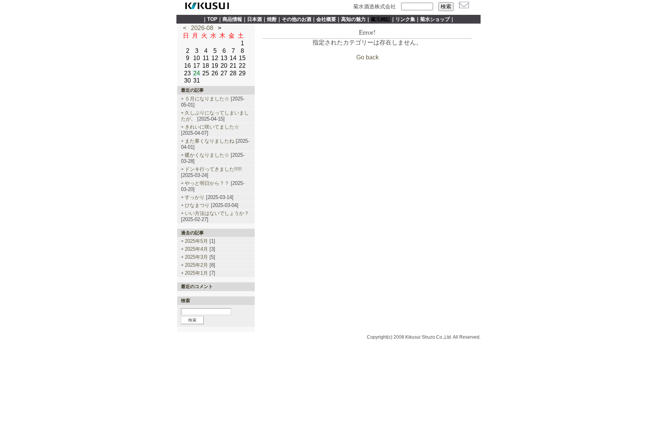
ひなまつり (197, 205)
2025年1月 (197, 273)
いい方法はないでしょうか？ (217, 213)
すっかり (195, 197)
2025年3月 (197, 257)
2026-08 (202, 28)
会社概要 (326, 19)
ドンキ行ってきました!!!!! (213, 169)
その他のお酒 (296, 19)
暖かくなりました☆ (207, 155)
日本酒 (254, 19)
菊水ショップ (435, 19)
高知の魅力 (353, 19)
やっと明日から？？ (207, 183)
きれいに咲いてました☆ (212, 127)
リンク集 (405, 19)
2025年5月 (197, 241)
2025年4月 (197, 249)
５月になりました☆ (207, 99)
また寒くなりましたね (209, 141)
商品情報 (232, 19)
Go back (367, 57)
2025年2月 (197, 265)
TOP (212, 19)
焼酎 (272, 19)
